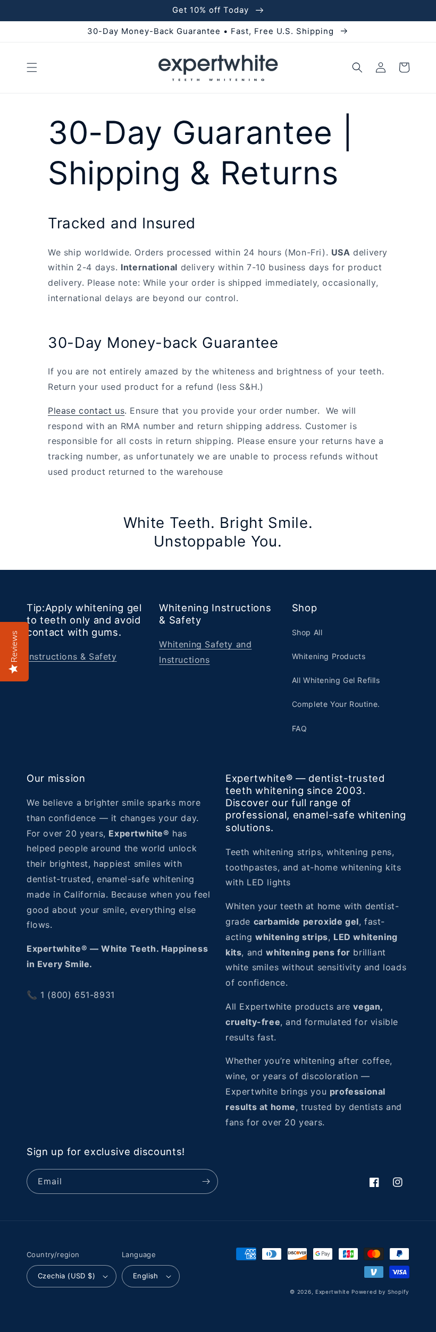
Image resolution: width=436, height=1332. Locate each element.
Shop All (307, 632)
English (145, 1275)
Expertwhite (332, 1291)
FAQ (299, 728)
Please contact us (86, 410)
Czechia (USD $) (66, 1275)
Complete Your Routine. (336, 703)
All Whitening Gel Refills (336, 680)
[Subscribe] (205, 1181)
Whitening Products (329, 656)
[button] (32, 67)
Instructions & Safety (72, 656)
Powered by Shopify (380, 1291)
